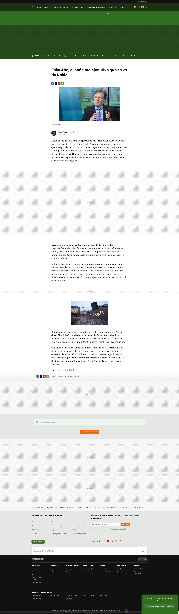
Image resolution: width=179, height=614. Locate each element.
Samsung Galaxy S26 (54, 56)
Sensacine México (72, 595)
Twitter (146, 7)
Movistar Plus (94, 56)
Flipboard (135, 7)
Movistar (105, 56)
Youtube (142, 7)
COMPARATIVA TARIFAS (96, 7)
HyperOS (114, 56)
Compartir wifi (123, 508)
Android (35, 530)
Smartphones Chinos (59, 534)
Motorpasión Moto (106, 572)
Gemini (77, 56)
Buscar (143, 551)
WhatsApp (35, 534)
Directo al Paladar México (89, 596)
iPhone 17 (80, 508)
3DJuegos (52, 569)
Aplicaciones (36, 526)
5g (53, 530)
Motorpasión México (104, 596)
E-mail (62, 83)
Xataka (34, 569)
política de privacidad (119, 529)
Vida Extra (52, 572)
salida (79, 376)
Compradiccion (122, 575)
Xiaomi (74, 522)
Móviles (84, 56)
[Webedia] (143, 1)
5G (127, 56)
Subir (141, 559)
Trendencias (121, 569)
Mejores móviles (52, 508)
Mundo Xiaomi (36, 582)
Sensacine (69, 569)
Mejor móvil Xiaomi (109, 508)
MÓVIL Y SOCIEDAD (60, 7)
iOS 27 (133, 56)
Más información (105, 612)
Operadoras (68, 56)
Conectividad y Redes (79, 534)
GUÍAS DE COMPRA (116, 7)
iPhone (74, 530)
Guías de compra (58, 526)
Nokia (73, 370)
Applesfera (35, 575)
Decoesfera (121, 572)
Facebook (52, 83)
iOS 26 (88, 508)
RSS (116, 540)
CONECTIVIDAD (43, 7)
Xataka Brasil (36, 598)
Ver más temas (38, 542)
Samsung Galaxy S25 (67, 508)
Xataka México (37, 595)
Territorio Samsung (78, 526)
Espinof (68, 572)
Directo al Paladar (89, 569)
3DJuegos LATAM (54, 595)
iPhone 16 (97, 508)
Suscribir (125, 524)
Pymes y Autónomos (138, 572)
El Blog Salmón (139, 569)
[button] (66, 132)
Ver (90, 432)
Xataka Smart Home (36, 578)
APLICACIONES (77, 7)
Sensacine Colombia (69, 599)
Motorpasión (104, 569)
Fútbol (122, 56)
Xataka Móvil (36, 572)
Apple (54, 522)
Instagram (139, 7)
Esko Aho (70, 376)
